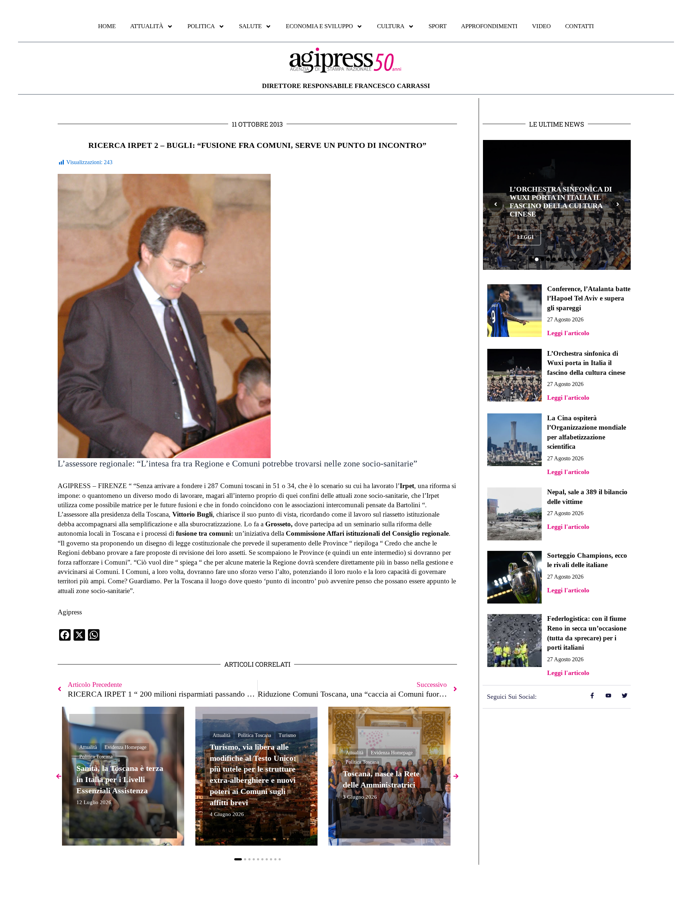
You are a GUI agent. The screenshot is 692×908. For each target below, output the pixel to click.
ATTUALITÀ (146, 26)
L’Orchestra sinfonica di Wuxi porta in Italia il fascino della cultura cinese (561, 201)
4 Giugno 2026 (227, 814)
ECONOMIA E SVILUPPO (319, 26)
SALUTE (250, 26)
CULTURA (390, 26)
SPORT (438, 26)
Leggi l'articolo (568, 333)
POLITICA (201, 26)
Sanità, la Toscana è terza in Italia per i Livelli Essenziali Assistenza (119, 779)
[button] (238, 859)
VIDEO (541, 26)
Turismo (287, 735)
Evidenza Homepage (125, 747)
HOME (107, 26)
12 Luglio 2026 (93, 802)
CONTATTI (579, 26)
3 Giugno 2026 (360, 797)
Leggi (525, 237)
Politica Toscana (95, 756)
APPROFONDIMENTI (489, 26)
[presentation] (495, 205)
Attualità (88, 747)
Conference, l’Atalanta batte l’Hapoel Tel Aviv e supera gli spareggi (588, 298)
